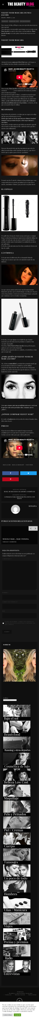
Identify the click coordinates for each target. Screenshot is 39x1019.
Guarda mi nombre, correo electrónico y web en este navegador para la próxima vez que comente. (20, 623)
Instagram (10, 90)
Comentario (7, 558)
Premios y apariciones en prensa (20, 993)
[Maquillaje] (16, 799)
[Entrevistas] (16, 975)
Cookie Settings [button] (7, 1015)
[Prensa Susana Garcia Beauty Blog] (16, 943)
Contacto (8, 994)
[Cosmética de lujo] (16, 767)
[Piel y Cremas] (16, 831)
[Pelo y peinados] (16, 815)
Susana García (20, 994)
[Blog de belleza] (16, 879)
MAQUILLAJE (5, 21)
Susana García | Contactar (19, 681)
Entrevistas (32, 994)
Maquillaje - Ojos (14, 21)
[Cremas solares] (16, 720)
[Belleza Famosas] (16, 863)
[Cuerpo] (16, 847)
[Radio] (16, 959)
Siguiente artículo (19, 494)
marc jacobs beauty (18, 465)
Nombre (5, 592)
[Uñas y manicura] (16, 911)
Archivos (5, 698)
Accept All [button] (17, 1015)
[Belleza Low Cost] (16, 783)
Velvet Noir (29, 465)
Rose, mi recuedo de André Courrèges (19, 491)
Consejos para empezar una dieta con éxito (19, 497)
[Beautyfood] (16, 735)
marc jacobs (7, 465)
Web (3, 611)
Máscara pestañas (25, 21)
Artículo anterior (19, 489)
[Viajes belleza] (16, 927)
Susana (3, 17)
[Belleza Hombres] (16, 895)
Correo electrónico (10, 601)
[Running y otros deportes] (16, 751)
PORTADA (20, 991)
